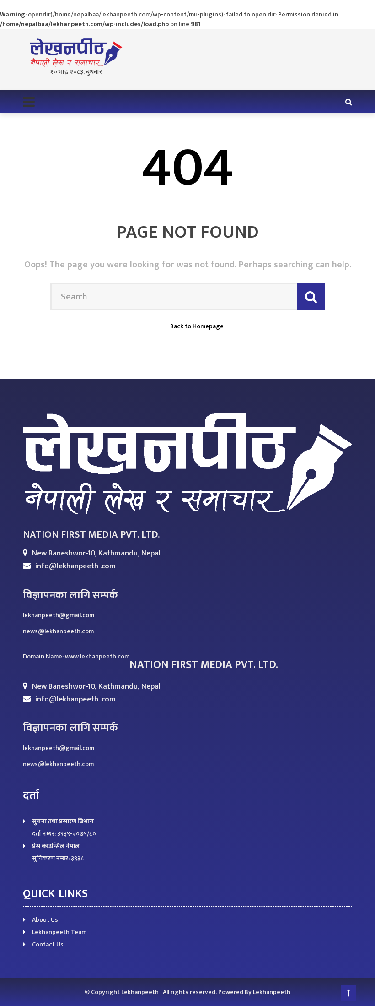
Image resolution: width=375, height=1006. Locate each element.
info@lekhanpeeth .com (75, 566)
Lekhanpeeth (140, 992)
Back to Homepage (197, 326)
